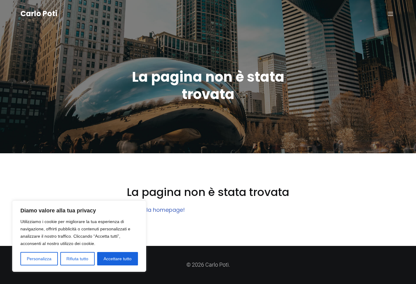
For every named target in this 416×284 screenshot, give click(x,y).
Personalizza (39, 258)
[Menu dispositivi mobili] (390, 14)
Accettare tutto (118, 258)
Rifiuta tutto (77, 258)
